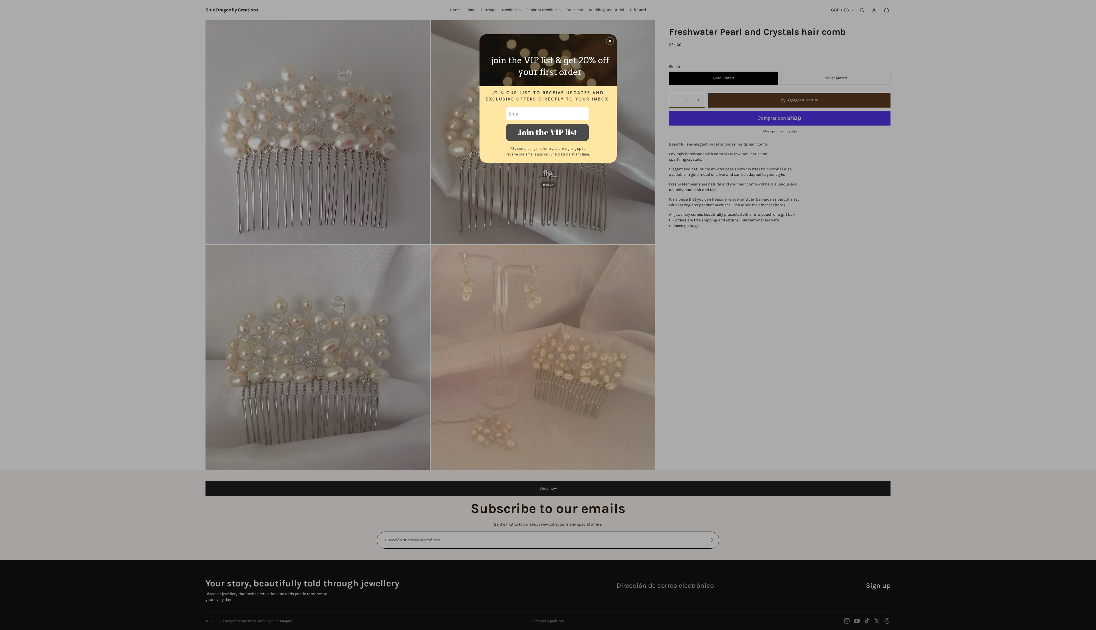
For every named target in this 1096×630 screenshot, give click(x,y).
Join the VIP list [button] (547, 132)
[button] (610, 41)
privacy (548, 185)
